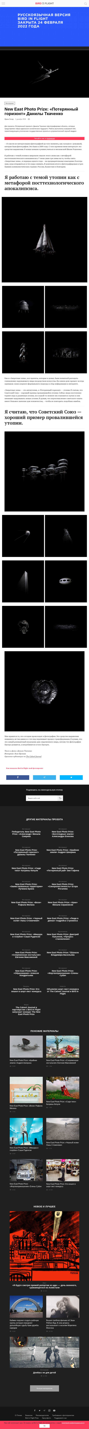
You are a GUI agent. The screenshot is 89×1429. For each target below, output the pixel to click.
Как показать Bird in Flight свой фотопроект (24, 768)
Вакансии (28, 1415)
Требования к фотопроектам (63, 1415)
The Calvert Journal (33, 756)
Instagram (51, 138)
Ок (44, 1426)
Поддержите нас (60, 1418)
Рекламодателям (42, 1415)
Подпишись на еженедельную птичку (44, 790)
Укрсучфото (46, 1418)
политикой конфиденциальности (73, 1423)
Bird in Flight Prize (32, 1418)
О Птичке (18, 1415)
